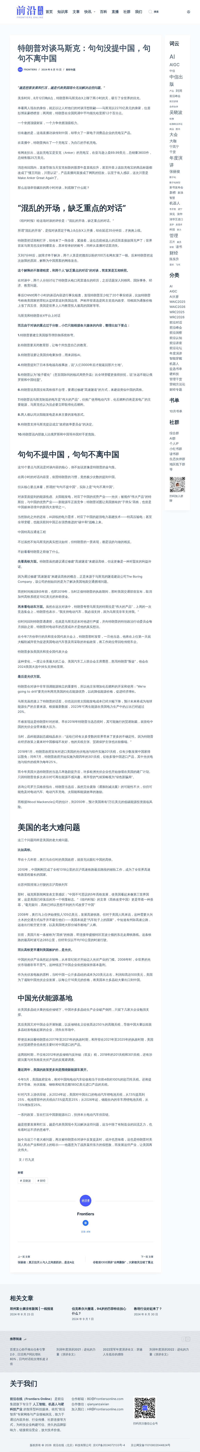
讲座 (172, 247)
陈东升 (174, 259)
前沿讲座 (174, 101)
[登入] (188, 11)
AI (172, 56)
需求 (172, 264)
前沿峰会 (175, 96)
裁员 (179, 242)
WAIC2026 (177, 307)
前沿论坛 (176, 348)
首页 (49, 12)
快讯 (87, 12)
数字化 (173, 177)
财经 (42, 1180)
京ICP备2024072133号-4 (109, 1445)
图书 (178, 129)
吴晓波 (25, 1180)
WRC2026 (177, 317)
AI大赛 (174, 296)
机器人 (175, 203)
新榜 (173, 192)
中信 (172, 70)
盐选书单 (176, 369)
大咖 (173, 141)
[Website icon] (85, 1223)
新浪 (180, 192)
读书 (179, 247)
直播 (115, 12)
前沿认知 (176, 338)
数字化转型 (175, 182)
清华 (179, 214)
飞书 (178, 264)
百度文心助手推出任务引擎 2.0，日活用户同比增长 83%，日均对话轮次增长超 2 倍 (29, 1357)
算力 (179, 229)
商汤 (172, 129)
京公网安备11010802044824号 (150, 1445)
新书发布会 (176, 187)
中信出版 (176, 80)
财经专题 (70, 69)
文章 (76, 12)
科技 (172, 229)
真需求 (179, 224)
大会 (174, 134)
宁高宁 (174, 146)
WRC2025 (177, 312)
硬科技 (174, 374)
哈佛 (172, 119)
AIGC (174, 64)
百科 (103, 12)
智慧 (172, 197)
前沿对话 (176, 322)
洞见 (172, 214)
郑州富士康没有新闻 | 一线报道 (31, 1309)
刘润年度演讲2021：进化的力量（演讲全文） (76, 1352)
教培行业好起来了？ (148, 1309)
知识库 (62, 12)
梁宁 (180, 209)
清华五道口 (176, 219)
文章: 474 (85, 1231)
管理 (174, 235)
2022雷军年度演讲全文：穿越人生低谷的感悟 (122, 1352)
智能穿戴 (176, 358)
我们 (138, 12)
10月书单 (176, 411)
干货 (173, 152)
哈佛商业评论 (176, 124)
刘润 (179, 91)
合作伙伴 (174, 106)
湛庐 (172, 224)
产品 (172, 91)
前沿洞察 (176, 332)
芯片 (172, 241)
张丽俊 (175, 171)
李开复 (173, 209)
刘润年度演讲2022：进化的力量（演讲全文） (169, 1352)
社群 (126, 12)
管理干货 (176, 379)
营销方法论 (177, 384)
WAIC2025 (177, 302)
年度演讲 (176, 161)
